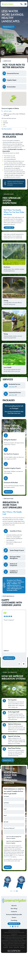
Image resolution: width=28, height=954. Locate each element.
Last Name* (6, 802)
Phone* (5, 815)
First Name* (6, 796)
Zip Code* (6, 822)
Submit (7, 867)
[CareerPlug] (15, 926)
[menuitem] (5, 947)
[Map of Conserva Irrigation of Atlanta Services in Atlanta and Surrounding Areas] (14, 99)
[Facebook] (10, 926)
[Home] (8, 4)
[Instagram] (17, 926)
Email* (5, 809)
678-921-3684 (7, 111)
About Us (7, 492)
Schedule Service (7, 27)
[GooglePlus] (12, 926)
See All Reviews (8, 658)
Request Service (7, 760)
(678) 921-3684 (7, 856)
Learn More (8, 227)
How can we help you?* (9, 828)
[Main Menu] (25, 4)
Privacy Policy (15, 855)
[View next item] (23, 664)
